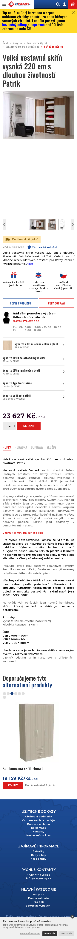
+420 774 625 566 (38, 874)
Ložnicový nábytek (37, 43)
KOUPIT (29, 426)
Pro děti (38, 901)
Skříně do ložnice (53, 46)
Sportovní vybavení (38, 905)
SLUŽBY (51, 448)
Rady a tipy (38, 854)
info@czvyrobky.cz (38, 878)
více (30, 263)
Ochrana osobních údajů (38, 820)
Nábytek (17, 43)
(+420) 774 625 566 (26, 321)
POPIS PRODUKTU (20, 303)
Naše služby (38, 858)
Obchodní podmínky (38, 816)
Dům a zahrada (38, 898)
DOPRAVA (37, 448)
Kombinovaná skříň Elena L (23, 768)
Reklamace (38, 827)
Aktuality (38, 851)
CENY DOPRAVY (56, 303)
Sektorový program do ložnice (22, 46)
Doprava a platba (38, 823)
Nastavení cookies (38, 835)
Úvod (5, 43)
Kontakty (38, 831)
